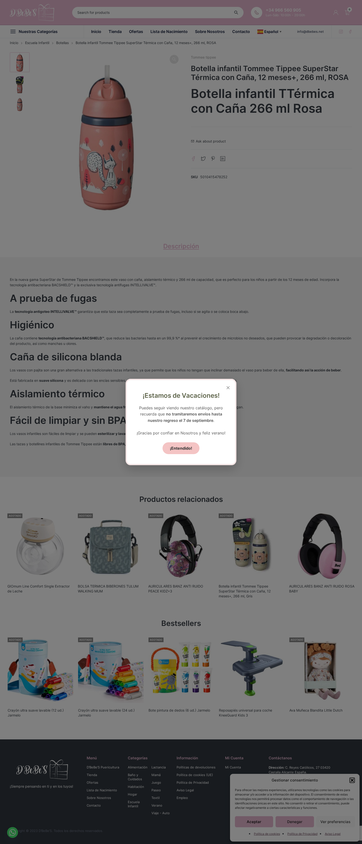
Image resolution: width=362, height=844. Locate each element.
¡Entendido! (181, 448)
